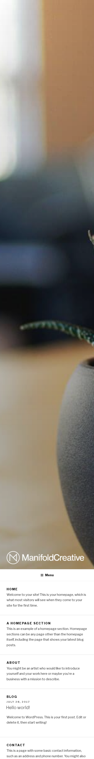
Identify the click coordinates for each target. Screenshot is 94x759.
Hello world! (18, 707)
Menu (49, 575)
